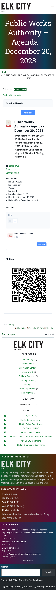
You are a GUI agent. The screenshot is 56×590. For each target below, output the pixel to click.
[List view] (15, 221)
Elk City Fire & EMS (31, 428)
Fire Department (27, 380)
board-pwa (14, 166)
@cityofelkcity (12, 510)
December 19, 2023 (36, 328)
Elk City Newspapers (10, 548)
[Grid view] (10, 221)
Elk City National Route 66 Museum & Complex (31, 436)
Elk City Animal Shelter (31, 432)
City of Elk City (27, 359)
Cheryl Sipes (21, 328)
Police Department (27, 388)
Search (4, 567)
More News (28, 561)
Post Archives (27, 392)
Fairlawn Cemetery (27, 376)
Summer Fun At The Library (14, 542)
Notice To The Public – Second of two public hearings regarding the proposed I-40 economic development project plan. (27, 533)
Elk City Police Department (31, 424)
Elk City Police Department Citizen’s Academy (21, 554)
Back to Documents (12, 95)
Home (3, 72)
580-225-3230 (12, 502)
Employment (27, 372)
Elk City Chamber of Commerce (31, 445)
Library (27, 384)
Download (28, 113)
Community (27, 363)
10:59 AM (49, 328)
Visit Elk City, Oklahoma (31, 440)
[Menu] (52, 7)
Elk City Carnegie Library (30, 420)
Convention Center (27, 367)
